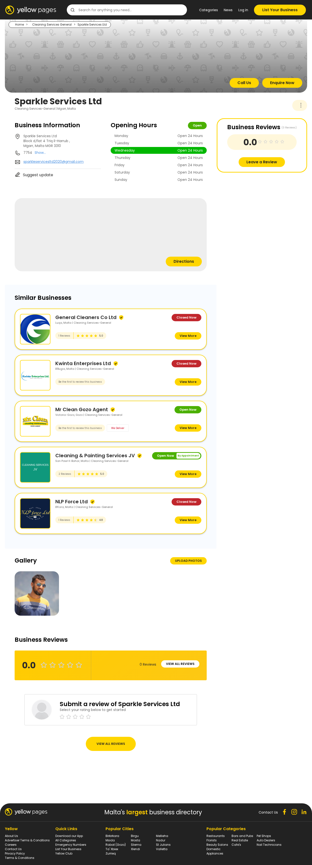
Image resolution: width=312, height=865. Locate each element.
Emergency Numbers (70, 845)
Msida (110, 840)
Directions (184, 261)
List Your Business (280, 10)
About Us (11, 836)
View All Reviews (180, 664)
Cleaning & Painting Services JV (95, 455)
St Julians (163, 845)
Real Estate (240, 840)
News (228, 10)
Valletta (161, 849)
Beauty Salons (217, 845)
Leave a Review (261, 162)
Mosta (135, 840)
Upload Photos (188, 561)
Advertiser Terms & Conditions (27, 840)
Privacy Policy (15, 853)
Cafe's (236, 845)
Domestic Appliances (214, 851)
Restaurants (215, 836)
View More (188, 336)
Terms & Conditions (19, 858)
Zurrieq (111, 853)
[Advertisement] (253, 206)
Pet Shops (264, 836)
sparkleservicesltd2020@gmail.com (53, 161)
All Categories (65, 840)
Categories (208, 10)
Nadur (160, 840)
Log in (243, 10)
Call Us (244, 83)
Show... (40, 152)
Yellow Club (63, 853)
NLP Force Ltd (71, 501)
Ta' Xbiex (112, 849)
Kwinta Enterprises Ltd (83, 363)
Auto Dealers (266, 840)
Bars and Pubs (242, 836)
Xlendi (135, 849)
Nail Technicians (269, 845)
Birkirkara (112, 836)
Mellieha (162, 836)
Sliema (136, 845)
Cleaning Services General (52, 24)
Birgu (135, 836)
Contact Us (13, 849)
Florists (211, 840)
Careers (11, 845)
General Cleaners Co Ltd (86, 317)
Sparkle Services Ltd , (46, 141)
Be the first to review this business (80, 382)
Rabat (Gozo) (116, 845)
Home (19, 24)
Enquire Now (282, 83)
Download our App (69, 836)
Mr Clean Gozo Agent (81, 409)
